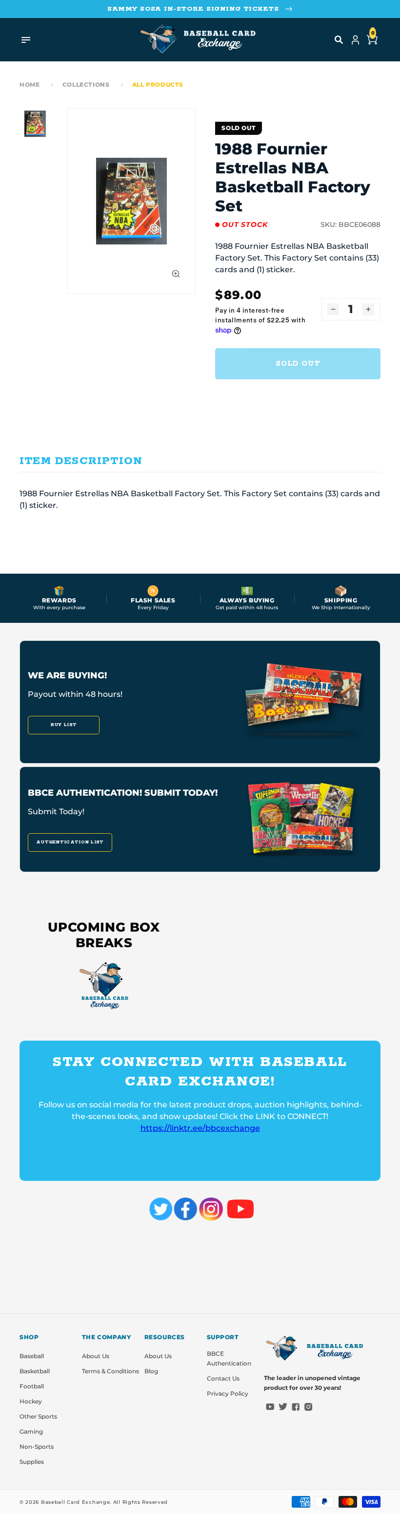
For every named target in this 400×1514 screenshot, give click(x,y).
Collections (86, 84)
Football (32, 1386)
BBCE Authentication (229, 1358)
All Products (157, 84)
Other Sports (38, 1416)
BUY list (64, 725)
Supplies (32, 1461)
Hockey (31, 1401)
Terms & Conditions (110, 1371)
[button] (339, 40)
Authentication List (70, 842)
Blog (151, 1371)
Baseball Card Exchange (75, 1502)
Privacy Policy (227, 1393)
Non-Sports (37, 1446)
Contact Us (223, 1378)
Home (30, 84)
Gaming (31, 1431)
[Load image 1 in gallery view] (35, 123)
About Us (95, 1356)
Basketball (35, 1371)
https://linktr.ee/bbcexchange (200, 1128)
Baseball (32, 1356)
